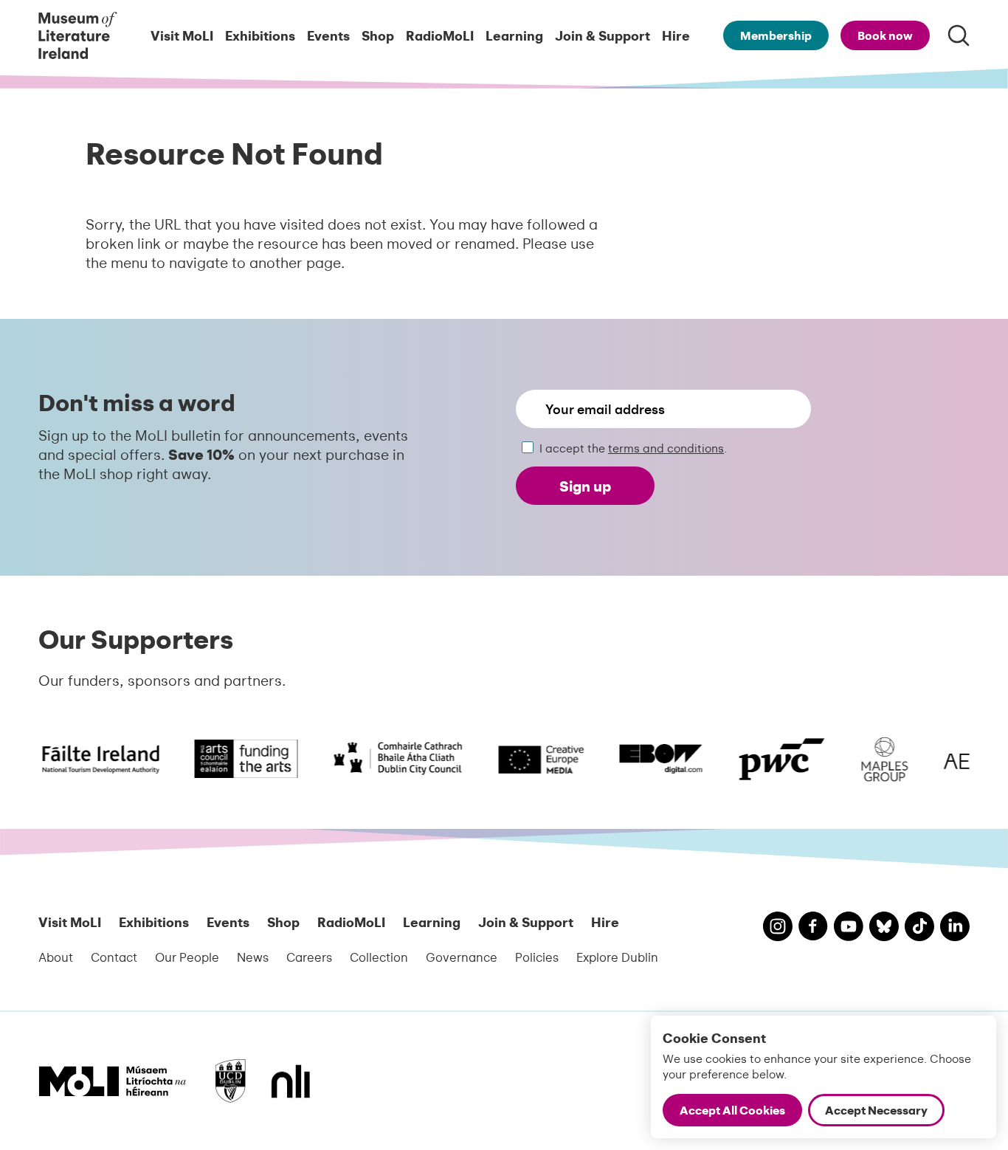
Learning (514, 35)
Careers (309, 956)
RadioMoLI (440, 35)
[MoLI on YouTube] (848, 928)
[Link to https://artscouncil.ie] (237, 759)
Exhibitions (260, 35)
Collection (379, 956)
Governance (461, 956)
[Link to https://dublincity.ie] (390, 759)
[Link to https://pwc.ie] (773, 759)
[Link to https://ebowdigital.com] (652, 759)
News (253, 956)
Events (328, 35)
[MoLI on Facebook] (813, 928)
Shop (378, 35)
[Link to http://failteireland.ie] (75, 759)
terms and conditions (666, 447)
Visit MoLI (182, 35)
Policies (537, 956)
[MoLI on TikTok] (919, 928)
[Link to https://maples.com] (876, 759)
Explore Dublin (617, 956)
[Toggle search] (958, 35)
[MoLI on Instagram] (778, 928)
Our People (187, 956)
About (55, 956)
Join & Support (602, 35)
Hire (676, 35)
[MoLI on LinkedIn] (955, 928)
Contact (114, 956)
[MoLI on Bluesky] (884, 928)
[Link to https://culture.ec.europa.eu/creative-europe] (533, 759)
